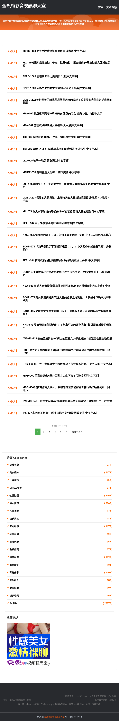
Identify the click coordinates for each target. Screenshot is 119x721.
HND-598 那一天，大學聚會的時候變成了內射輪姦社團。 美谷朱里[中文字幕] (67, 363)
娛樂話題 (61, 557)
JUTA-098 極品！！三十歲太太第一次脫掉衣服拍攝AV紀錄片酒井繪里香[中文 (66, 185)
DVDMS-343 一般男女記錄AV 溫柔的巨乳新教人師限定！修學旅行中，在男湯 (67, 401)
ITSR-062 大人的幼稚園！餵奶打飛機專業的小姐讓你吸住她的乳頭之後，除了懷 (66, 351)
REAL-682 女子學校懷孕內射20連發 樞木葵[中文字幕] (53, 223)
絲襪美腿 (61, 464)
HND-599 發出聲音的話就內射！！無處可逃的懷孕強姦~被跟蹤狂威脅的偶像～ (67, 326)
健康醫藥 (61, 588)
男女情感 (61, 503)
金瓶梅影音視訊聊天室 (24, 5)
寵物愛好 (61, 564)
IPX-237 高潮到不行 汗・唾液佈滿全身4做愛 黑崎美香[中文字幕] (60, 412)
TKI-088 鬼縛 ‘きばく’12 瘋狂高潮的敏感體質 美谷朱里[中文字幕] (60, 148)
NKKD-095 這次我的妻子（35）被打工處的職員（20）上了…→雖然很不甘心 (67, 234)
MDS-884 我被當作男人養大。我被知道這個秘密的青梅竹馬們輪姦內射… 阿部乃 (66, 389)
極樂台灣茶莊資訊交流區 (20, 700)
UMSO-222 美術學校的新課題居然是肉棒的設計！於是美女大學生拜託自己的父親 (67, 101)
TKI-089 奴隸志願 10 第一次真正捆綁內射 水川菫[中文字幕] (57, 137)
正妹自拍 (61, 480)
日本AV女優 (61, 487)
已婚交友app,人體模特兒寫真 (54, 704)
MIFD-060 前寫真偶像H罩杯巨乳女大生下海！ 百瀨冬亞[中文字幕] (61, 375)
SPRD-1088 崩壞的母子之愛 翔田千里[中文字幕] (50, 76)
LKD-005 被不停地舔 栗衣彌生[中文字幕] (46, 160)
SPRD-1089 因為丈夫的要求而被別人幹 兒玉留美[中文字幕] (57, 88)
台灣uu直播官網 (93, 704)
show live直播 (32, 704)
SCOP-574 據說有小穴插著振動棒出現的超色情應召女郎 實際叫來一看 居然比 (66, 273)
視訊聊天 (61, 595)
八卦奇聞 (61, 511)
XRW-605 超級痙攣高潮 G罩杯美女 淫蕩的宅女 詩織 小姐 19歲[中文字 (62, 113)
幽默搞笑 (61, 518)
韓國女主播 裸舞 (76, 704)
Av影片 (12, 51)
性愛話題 (61, 495)
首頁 (100, 7)
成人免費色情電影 (98, 696)
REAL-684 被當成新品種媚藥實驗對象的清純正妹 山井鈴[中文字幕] (61, 260)
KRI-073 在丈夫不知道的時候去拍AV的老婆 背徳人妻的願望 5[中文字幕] (64, 211)
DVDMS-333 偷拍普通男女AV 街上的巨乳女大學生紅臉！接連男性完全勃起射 (67, 338)
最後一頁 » (77, 431)
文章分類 (111, 7)
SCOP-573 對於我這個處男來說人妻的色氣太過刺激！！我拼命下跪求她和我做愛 (67, 299)
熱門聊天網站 (101, 700)
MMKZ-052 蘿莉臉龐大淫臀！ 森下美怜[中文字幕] (52, 172)
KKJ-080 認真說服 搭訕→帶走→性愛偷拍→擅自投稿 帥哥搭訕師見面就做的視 (66, 64)
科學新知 (61, 534)
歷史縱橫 (61, 526)
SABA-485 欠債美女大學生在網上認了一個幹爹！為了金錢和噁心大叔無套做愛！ (67, 312)
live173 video (82, 696)
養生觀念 (61, 580)
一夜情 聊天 (68, 696)
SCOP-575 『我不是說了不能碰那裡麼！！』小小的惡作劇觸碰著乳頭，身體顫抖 (67, 248)
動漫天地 (61, 541)
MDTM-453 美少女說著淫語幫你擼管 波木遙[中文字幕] (54, 50)
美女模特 (61, 472)
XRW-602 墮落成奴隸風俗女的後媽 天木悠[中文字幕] (53, 125)
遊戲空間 (61, 549)
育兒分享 (61, 572)
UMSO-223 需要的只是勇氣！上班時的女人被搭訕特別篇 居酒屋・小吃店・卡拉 (66, 199)
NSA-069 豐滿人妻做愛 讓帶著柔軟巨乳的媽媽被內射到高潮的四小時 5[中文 (66, 285)
